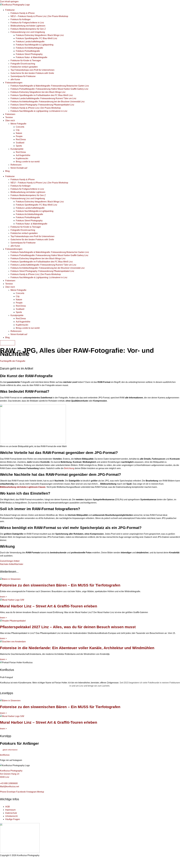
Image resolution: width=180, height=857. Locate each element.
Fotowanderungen (13, 82)
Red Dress (21, 139)
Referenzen (16, 165)
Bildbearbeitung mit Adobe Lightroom (28, 26)
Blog (7, 171)
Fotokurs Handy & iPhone (23, 13)
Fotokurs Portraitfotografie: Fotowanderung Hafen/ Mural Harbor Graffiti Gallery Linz (49, 89)
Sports (19, 146)
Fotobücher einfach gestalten (24, 67)
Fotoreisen (10, 114)
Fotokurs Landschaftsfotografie (30, 41)
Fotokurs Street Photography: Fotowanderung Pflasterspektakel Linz (42, 105)
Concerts (20, 127)
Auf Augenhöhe (23, 155)
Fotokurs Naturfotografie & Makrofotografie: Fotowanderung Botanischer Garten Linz (50, 86)
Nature (19, 133)
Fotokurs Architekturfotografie (29, 48)
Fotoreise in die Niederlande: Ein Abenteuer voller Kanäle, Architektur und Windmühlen (77, 648)
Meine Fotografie (18, 124)
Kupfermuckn (22, 158)
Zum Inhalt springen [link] (9, 1)
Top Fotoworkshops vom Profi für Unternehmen (32, 70)
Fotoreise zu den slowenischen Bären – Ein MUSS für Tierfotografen (60, 585)
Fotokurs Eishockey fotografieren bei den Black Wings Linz (38, 92)
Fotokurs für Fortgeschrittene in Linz (27, 22)
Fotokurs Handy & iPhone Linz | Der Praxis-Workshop (36, 108)
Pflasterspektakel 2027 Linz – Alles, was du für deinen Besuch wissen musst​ (68, 627)
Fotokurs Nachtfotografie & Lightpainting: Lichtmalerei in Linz (39, 111)
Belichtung (69, 468)
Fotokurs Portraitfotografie (28, 51)
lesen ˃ (3, 597)
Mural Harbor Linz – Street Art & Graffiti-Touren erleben (48, 606)
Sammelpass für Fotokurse (23, 76)
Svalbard (20, 143)
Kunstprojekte (17, 149)
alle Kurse (15, 79)
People (19, 136)
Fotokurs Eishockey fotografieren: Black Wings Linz (40, 35)
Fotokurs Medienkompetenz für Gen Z (28, 29)
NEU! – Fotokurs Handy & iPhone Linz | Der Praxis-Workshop (39, 16)
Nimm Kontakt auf (19, 168)
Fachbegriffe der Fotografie (12, 361)
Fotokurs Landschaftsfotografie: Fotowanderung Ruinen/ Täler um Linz (43, 98)
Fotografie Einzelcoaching (23, 64)
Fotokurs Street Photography (29, 54)
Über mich (10, 120)
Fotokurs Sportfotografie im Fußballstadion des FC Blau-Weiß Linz (42, 95)
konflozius (4, 755)
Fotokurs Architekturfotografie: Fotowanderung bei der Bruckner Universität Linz (48, 101)
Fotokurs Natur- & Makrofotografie (31, 57)
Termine (9, 117)
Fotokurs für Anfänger (21, 19)
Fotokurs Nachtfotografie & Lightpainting (34, 45)
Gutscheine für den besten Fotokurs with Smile (32, 73)
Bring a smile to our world (28, 161)
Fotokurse (10, 10)
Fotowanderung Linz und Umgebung (28, 32)
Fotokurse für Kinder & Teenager (26, 60)
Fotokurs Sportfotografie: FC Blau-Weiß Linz (36, 38)
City (18, 130)
